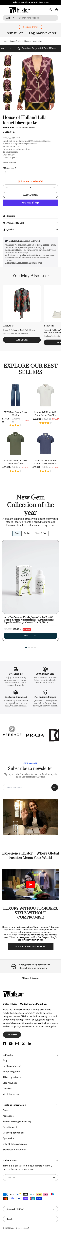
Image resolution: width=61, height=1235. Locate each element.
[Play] (30, 884)
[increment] (54, 187)
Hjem (5, 41)
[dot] (26, 647)
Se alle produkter (12, 1066)
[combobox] (30, 18)
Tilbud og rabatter (12, 1077)
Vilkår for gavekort (12, 1094)
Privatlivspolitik (11, 1127)
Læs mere (44, 2)
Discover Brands (30, 27)
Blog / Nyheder (10, 1082)
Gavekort (7, 1088)
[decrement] (7, 187)
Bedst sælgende (11, 1071)
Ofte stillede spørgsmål (15, 1143)
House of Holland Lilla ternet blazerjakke (26, 41)
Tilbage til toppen (30, 978)
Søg (5, 1060)
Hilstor (12, 1228)
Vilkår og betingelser (13, 1132)
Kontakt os (8, 1115)
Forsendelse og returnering (17, 1121)
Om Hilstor (12, 1034)
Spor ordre (8, 1138)
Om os (6, 1110)
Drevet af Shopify (23, 1228)
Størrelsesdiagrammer (14, 1149)
